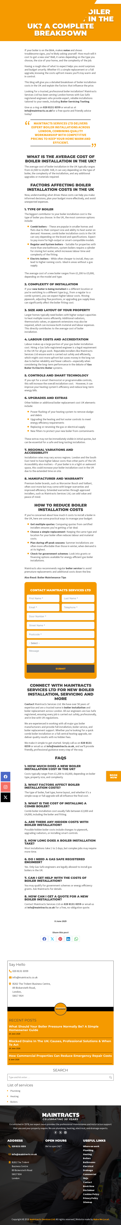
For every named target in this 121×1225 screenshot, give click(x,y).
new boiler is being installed (49, 289)
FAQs (85, 1178)
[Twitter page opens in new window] (60, 1132)
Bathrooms (89, 1162)
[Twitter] (5, 797)
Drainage (88, 1170)
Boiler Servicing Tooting (75, 101)
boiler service (74, 568)
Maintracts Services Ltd (42, 1219)
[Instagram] (5, 787)
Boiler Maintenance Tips (51, 577)
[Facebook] (5, 776)
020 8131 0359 (51, 107)
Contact (29, 704)
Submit (61, 668)
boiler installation (75, 707)
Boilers (14, 1101)
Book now (113, 776)
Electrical (88, 1166)
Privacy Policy (90, 1198)
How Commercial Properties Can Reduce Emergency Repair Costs (60, 1056)
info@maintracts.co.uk (38, 110)
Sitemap (87, 1202)
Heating (14, 1096)
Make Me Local (101, 1219)
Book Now (88, 1186)
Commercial (89, 1174)
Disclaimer (88, 1190)
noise (66, 50)
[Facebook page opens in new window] (56, 1132)
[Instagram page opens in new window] (65, 1132)
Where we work (91, 1146)
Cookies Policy (91, 1194)
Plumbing (15, 1090)
